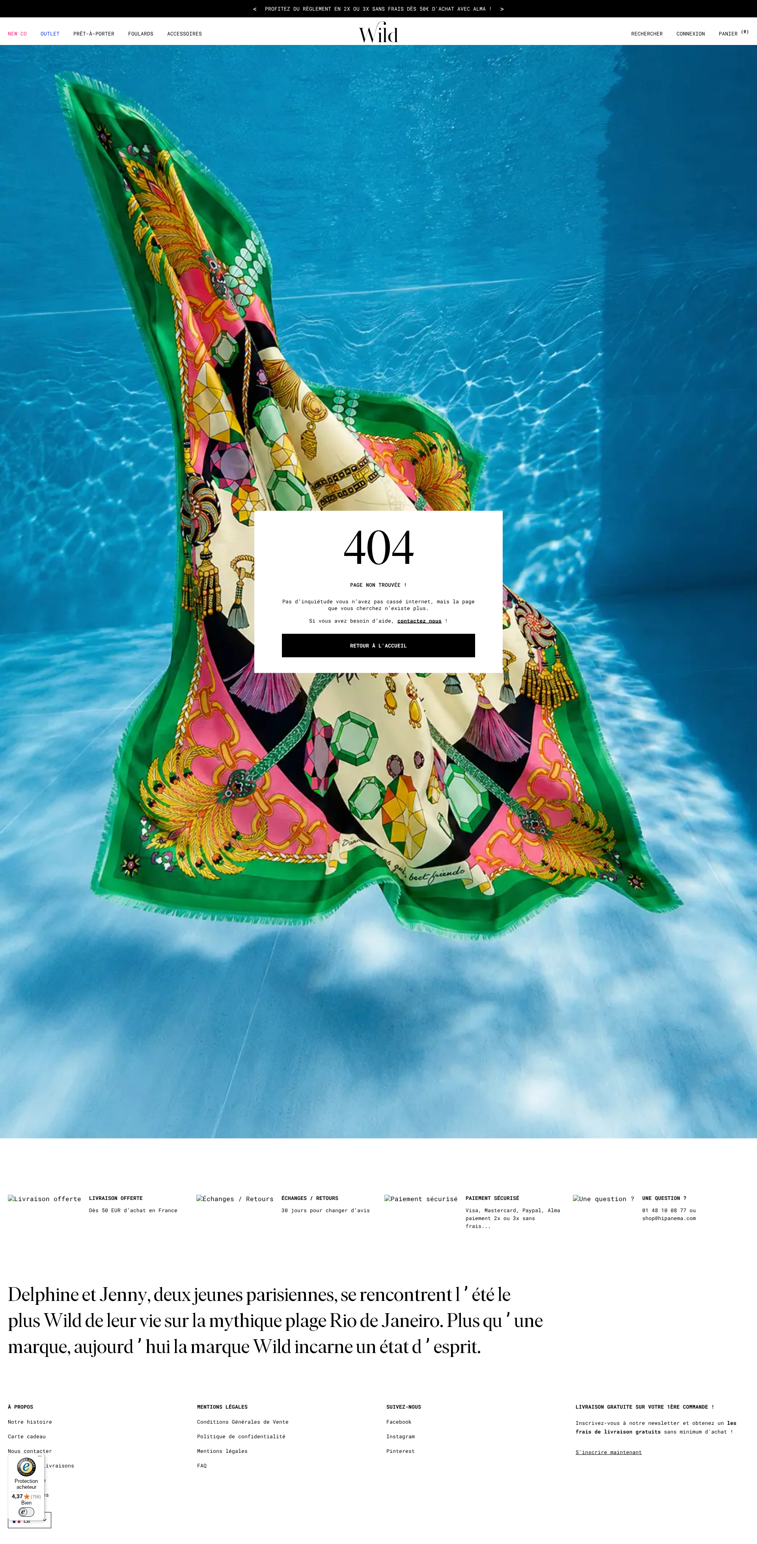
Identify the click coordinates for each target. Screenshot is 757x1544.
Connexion (691, 33)
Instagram (400, 1436)
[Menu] (40, 1458)
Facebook (399, 1422)
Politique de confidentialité (241, 1436)
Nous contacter (30, 1451)
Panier (734, 33)
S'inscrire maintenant (609, 1452)
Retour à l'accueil (378, 645)
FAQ (202, 1465)
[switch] (26, 1512)
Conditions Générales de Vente (243, 1422)
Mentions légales (222, 1451)
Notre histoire (30, 1422)
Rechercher (647, 33)
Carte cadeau (27, 1436)
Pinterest (400, 1451)
